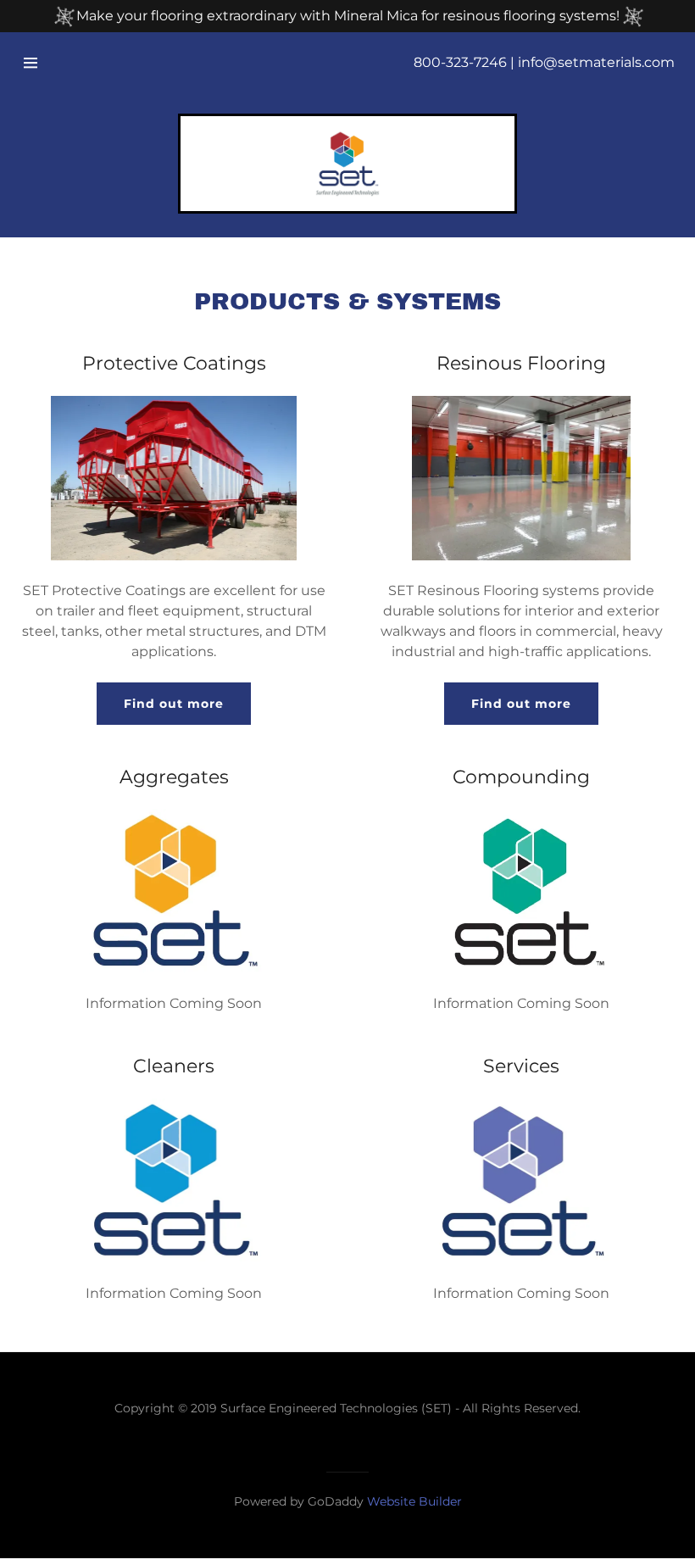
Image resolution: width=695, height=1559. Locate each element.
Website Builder (414, 1501)
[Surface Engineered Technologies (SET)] (347, 164)
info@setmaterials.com (596, 62)
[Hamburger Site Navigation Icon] (30, 63)
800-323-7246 (460, 62)
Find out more (174, 703)
